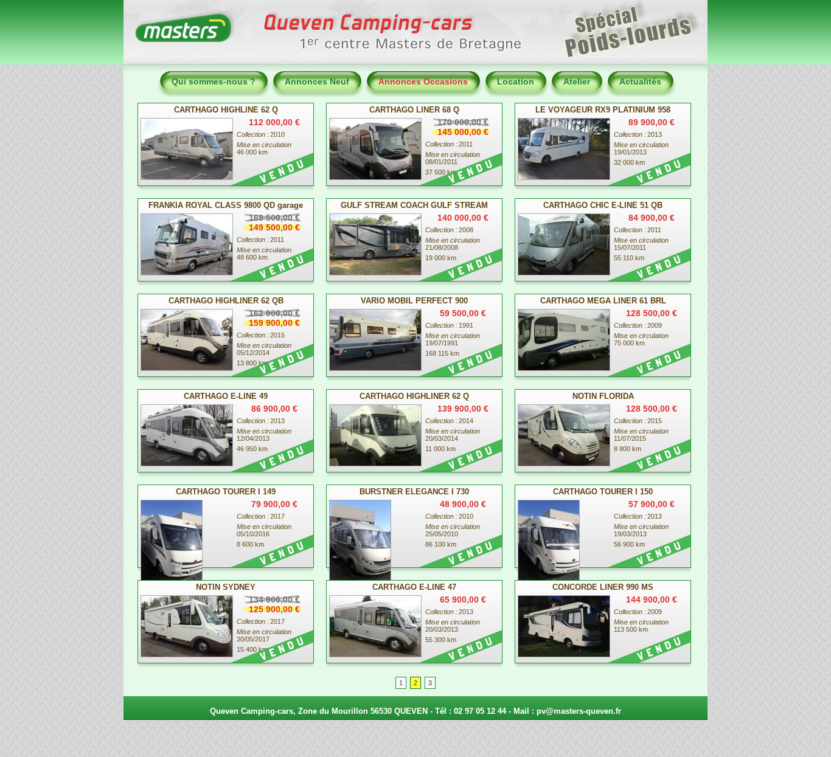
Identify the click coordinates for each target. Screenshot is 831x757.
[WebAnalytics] (415, 741)
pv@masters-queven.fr (579, 711)
